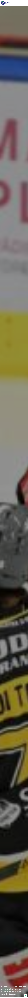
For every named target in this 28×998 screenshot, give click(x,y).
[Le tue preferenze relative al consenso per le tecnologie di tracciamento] (25, 995)
